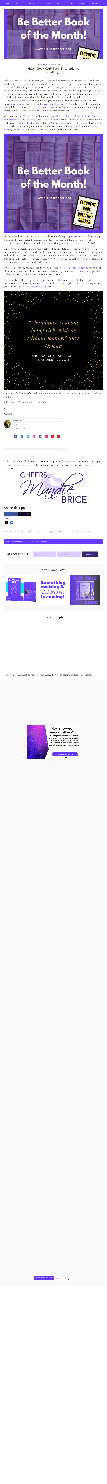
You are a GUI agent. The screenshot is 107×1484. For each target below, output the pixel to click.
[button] (62, 730)
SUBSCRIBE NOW (65, 754)
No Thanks (64, 758)
